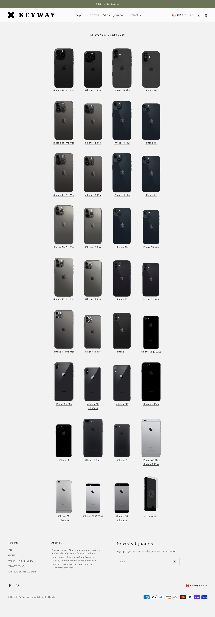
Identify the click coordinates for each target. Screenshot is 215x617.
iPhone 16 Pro (93, 90)
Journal (119, 15)
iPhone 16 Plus (122, 90)
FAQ (10, 550)
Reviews (93, 15)
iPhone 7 (122, 460)
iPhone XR (122, 404)
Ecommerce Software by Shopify (40, 597)
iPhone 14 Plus (122, 195)
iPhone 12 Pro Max (63, 299)
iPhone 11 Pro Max (64, 351)
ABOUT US (13, 555)
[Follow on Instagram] (18, 585)
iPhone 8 (64, 460)
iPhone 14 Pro (93, 195)
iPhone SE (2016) (93, 516)
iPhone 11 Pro (93, 351)
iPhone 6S (64, 516)
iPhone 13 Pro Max (64, 247)
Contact (133, 15)
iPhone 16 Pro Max (63, 90)
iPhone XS (93, 404)
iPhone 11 (122, 351)
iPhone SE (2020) (151, 351)
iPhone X (93, 408)
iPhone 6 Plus (151, 464)
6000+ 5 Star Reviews (107, 4)
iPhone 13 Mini (151, 247)
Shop (77, 15)
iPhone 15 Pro (93, 142)
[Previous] (72, 4)
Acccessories (151, 516)
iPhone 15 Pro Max (63, 142)
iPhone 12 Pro (93, 299)
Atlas (106, 15)
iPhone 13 (121, 247)
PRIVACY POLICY (16, 566)
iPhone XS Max (64, 404)
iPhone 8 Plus (151, 404)
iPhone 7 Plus (93, 460)
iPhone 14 (151, 195)
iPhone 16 (151, 90)
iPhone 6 (64, 520)
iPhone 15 (151, 142)
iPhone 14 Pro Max (63, 195)
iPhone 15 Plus (122, 142)
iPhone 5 (122, 520)
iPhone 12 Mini (151, 299)
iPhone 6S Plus (151, 460)
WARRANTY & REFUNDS (20, 560)
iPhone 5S (122, 516)
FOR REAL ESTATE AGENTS (22, 571)
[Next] (142, 4)
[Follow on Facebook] (10, 585)
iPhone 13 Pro (93, 247)
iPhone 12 (122, 299)
